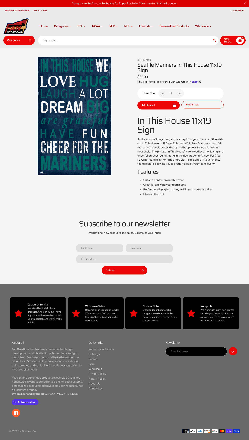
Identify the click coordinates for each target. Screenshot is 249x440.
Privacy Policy (97, 373)
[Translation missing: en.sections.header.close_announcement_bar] (244, 3)
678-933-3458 (40, 10)
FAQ (91, 364)
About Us (94, 383)
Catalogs (94, 354)
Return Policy (97, 378)
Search (93, 359)
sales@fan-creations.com (17, 10)
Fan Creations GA (27, 431)
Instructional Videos (101, 349)
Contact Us (96, 388)
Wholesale (95, 368)
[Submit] (233, 351)
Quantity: (148, 93)
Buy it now (192, 104)
